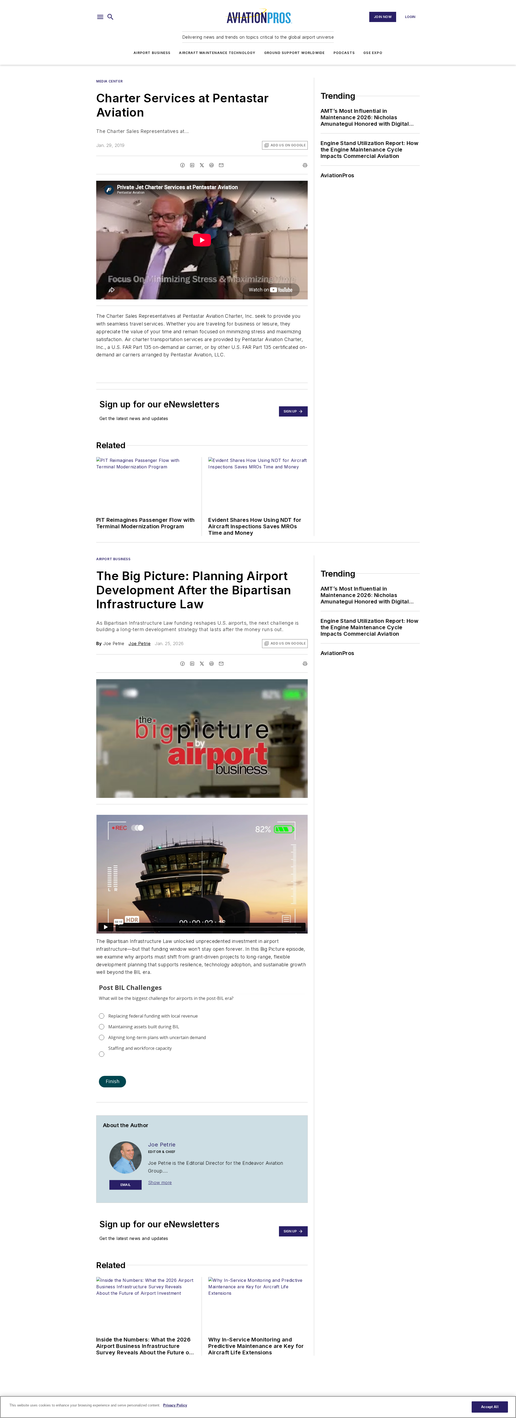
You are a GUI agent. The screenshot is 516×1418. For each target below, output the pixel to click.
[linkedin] (192, 165)
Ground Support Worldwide (294, 53)
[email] (221, 165)
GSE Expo (372, 53)
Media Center (109, 81)
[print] (305, 165)
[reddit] (211, 165)
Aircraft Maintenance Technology (217, 53)
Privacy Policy (175, 1405)
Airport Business (152, 53)
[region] (258, 1407)
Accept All (489, 1407)
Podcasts (344, 53)
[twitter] (202, 165)
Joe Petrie (139, 643)
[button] (100, 17)
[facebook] (182, 165)
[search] (110, 17)
